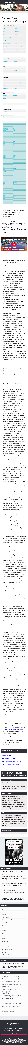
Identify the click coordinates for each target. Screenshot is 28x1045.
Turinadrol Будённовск (6, 1008)
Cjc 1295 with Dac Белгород (11, 764)
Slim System (5, 914)
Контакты (14, 1033)
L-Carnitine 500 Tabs (7, 954)
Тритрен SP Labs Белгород (7, 1001)
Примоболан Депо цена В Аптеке (13, 1003)
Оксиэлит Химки (5, 986)
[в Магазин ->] (14, 864)
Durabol (4, 938)
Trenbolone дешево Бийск (11, 996)
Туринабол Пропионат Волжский (8, 1011)
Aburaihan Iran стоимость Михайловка (13, 729)
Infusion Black (5, 917)
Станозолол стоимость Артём (10, 989)
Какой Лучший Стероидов (11, 984)
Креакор (4, 911)
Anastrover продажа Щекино (12, 979)
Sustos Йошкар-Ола (7, 998)
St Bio (3, 925)
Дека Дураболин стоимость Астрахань (11, 992)
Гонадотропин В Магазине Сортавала (12, 981)
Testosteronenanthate (7, 949)
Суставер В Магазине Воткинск (12, 761)
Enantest (4, 930)
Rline (3, 909)
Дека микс (4, 952)
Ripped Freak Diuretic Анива (8, 1014)
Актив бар (4, 922)
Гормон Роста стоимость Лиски (10, 976)
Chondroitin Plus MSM (7, 920)
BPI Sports (4, 936)
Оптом (24, 1030)
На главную (9, 1028)
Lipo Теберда (7, 755)
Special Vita (5, 941)
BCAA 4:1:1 (5, 933)
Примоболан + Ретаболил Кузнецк (10, 1006)
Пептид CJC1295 (6, 944)
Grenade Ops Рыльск (9, 758)
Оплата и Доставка (8, 1030)
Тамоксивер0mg (6, 946)
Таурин (3, 928)
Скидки (18, 1030)
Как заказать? (18, 1028)
